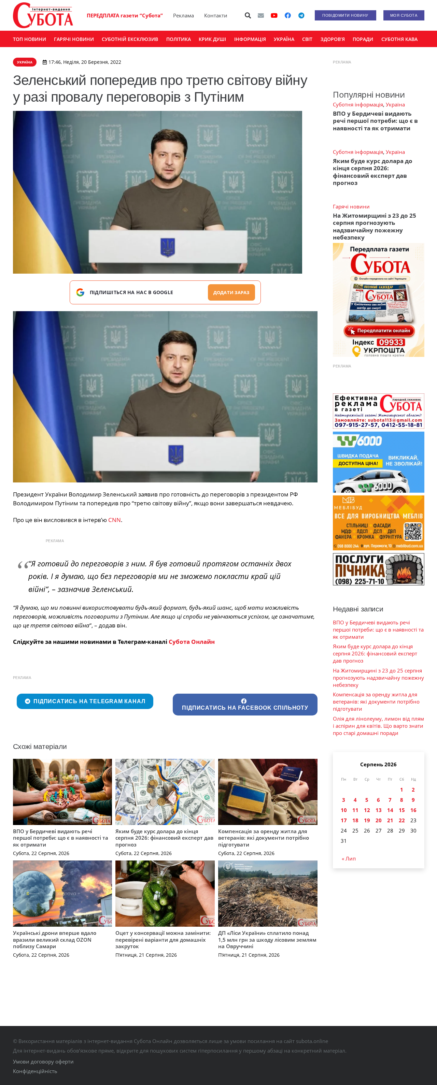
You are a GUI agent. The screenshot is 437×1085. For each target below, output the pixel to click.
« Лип (349, 858)
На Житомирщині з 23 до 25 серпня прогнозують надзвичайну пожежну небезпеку (374, 226)
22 (402, 820)
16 (413, 810)
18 (355, 820)
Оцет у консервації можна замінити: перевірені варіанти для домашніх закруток (163, 939)
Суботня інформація (358, 104)
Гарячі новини (351, 206)
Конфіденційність (35, 1071)
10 (344, 810)
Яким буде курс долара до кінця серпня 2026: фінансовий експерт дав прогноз (164, 838)
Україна (395, 104)
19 (367, 820)
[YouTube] (274, 15)
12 (367, 810)
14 (390, 810)
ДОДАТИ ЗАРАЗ (231, 292)
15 (402, 810)
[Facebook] (288, 15)
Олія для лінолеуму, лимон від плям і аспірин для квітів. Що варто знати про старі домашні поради (378, 725)
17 (344, 820)
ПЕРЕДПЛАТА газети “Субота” (125, 15)
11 (355, 810)
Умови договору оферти (43, 1061)
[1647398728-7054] (165, 396)
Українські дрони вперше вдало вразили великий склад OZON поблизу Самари (54, 939)
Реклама (183, 15)
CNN (114, 520)
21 (390, 820)
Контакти (215, 15)
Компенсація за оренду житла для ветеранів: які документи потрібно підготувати (263, 838)
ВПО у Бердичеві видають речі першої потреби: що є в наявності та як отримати (60, 838)
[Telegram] (301, 15)
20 (379, 820)
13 (379, 810)
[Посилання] (43, 15)
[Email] (261, 15)
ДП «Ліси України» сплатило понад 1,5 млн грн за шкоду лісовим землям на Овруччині (267, 939)
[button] (248, 15)
